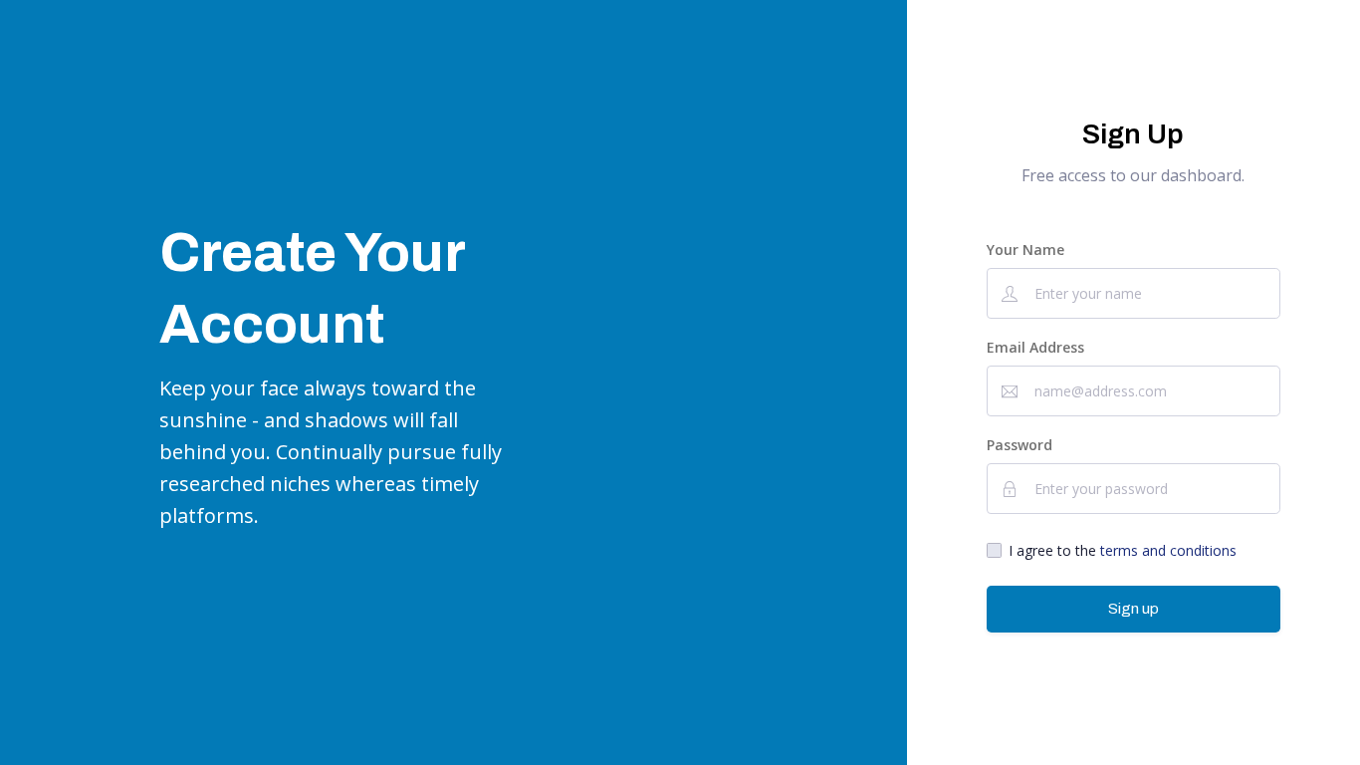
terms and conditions (1168, 550)
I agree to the (1123, 551)
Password (1019, 444)
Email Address (1035, 347)
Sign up (1133, 609)
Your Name (1025, 249)
